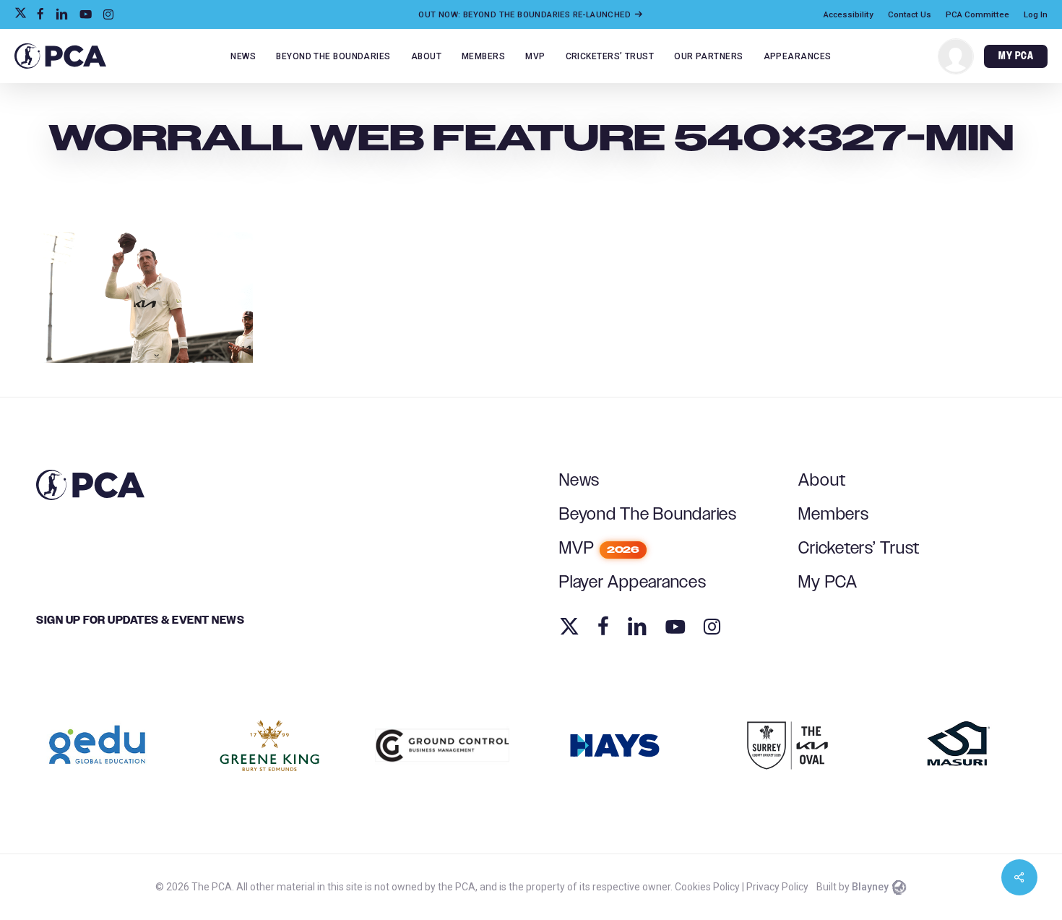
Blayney (870, 887)
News (579, 480)
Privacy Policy (777, 887)
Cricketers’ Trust (859, 548)
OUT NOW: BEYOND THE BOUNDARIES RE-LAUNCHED (525, 14)
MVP (599, 548)
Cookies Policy (707, 887)
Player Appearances (633, 582)
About (822, 480)
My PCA (828, 582)
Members (833, 514)
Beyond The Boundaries (648, 514)
